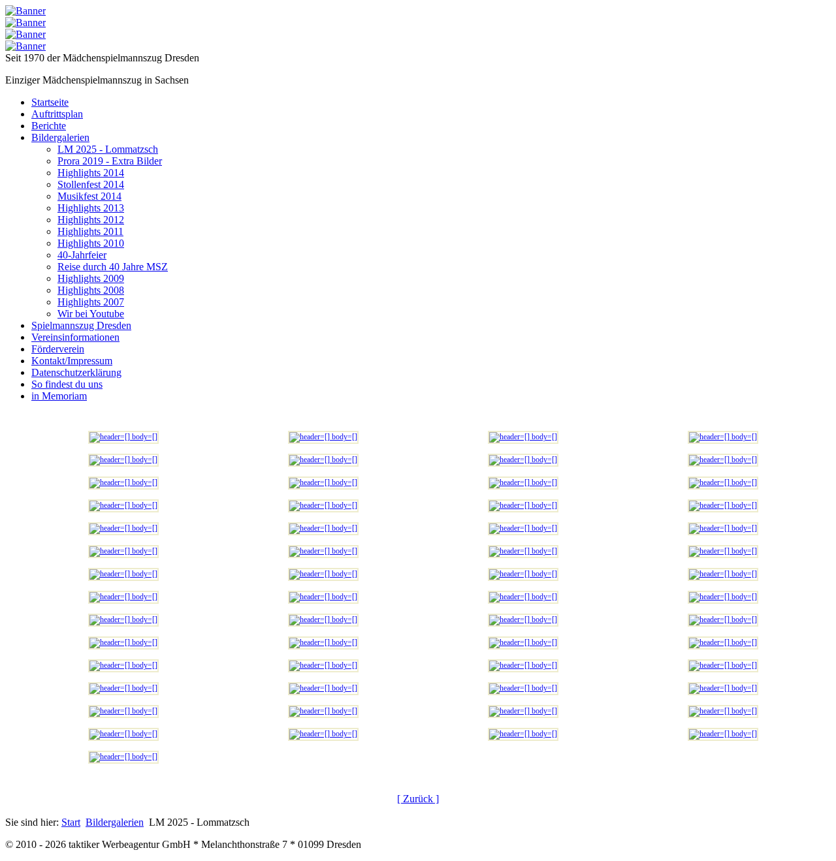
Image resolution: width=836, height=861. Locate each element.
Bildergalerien (115, 822)
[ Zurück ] (418, 798)
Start (70, 822)
